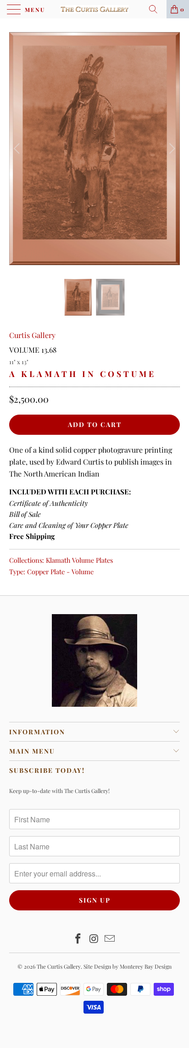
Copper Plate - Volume (60, 571)
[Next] (170, 148)
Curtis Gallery (32, 335)
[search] (156, 9)
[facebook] (78, 939)
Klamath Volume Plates (79, 560)
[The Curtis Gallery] (94, 9)
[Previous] (18, 148)
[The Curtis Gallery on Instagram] (94, 939)
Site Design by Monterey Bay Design (127, 966)
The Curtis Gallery (59, 966)
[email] (110, 939)
